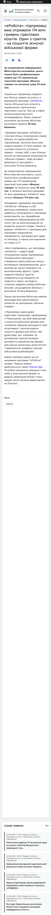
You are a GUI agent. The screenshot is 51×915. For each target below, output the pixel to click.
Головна (8, 20)
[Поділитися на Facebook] (13, 60)
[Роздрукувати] (6, 60)
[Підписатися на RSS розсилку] (19, 60)
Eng (9, 2)
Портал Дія (35, 367)
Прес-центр (34, 20)
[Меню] (45, 10)
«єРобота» (36, 100)
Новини (9, 404)
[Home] (18, 11)
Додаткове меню (20, 20)
